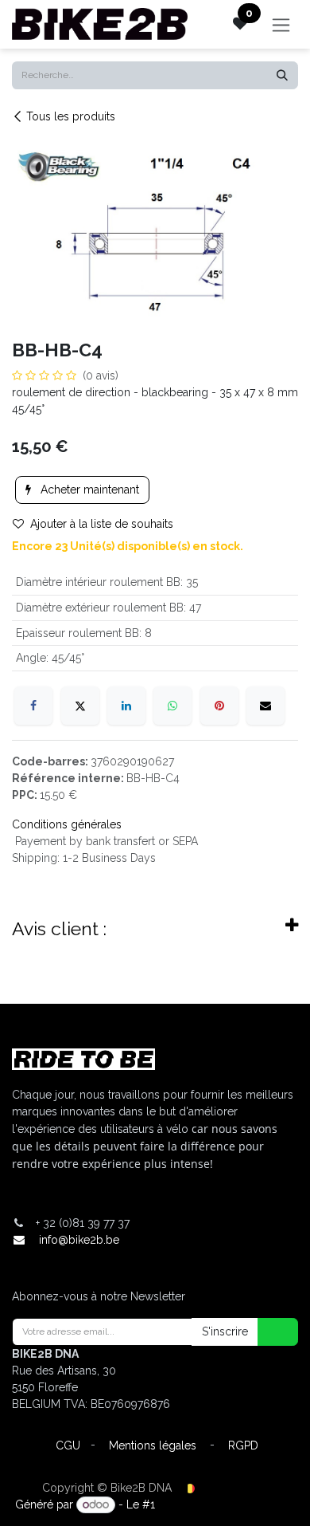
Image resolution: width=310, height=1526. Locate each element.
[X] (80, 705)
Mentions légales (152, 1445)
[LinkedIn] (126, 705)
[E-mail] (265, 705)
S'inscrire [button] (225, 1331)
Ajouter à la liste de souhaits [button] (101, 523)
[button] (268, 1332)
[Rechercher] (282, 75)
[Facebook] (33, 705)
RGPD (243, 1445)
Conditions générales (67, 824)
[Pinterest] (219, 705)
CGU (68, 1445)
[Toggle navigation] (281, 24)
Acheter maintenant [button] (88, 489)
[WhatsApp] (172, 705)
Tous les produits (70, 116)
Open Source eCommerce (226, 1504)
